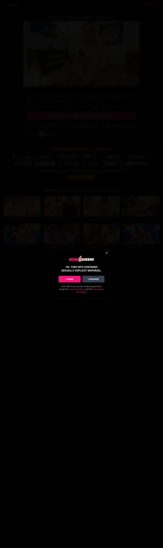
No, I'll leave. (81, 292)
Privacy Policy (97, 289)
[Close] (106, 252)
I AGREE (69, 279)
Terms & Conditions (76, 289)
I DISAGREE (93, 279)
